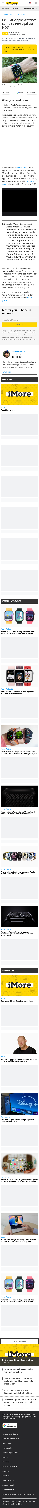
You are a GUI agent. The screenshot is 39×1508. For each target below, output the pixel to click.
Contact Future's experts (10, 1439)
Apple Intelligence (30, 8)
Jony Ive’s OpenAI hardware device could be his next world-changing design (20, 1402)
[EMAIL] (21, 357)
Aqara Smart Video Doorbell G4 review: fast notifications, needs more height (18, 1381)
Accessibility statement (10, 1453)
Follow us (22, 92)
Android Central (8, 1485)
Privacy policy (7, 1443)
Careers (5, 1457)
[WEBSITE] (17, 357)
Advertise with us (8, 1480)
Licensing (5, 1462)
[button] (36, 3)
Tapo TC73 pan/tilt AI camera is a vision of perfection (18, 1370)
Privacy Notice (29, 333)
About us (5, 1471)
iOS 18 (15, 8)
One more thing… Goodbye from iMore (18, 1361)
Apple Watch (21, 14)
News (5, 33)
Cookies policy (7, 1448)
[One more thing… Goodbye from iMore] (19, 1355)
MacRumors (22, 167)
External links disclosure (10, 1467)
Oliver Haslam (15, 32)
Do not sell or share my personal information (18, 1494)
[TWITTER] (13, 357)
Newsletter (33, 93)
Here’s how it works (21, 40)
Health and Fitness (8, 14)
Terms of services (27, 331)
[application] (19, 200)
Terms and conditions (10, 1434)
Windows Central (8, 1490)
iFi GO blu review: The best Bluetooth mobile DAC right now (18, 1391)
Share (7, 93)
